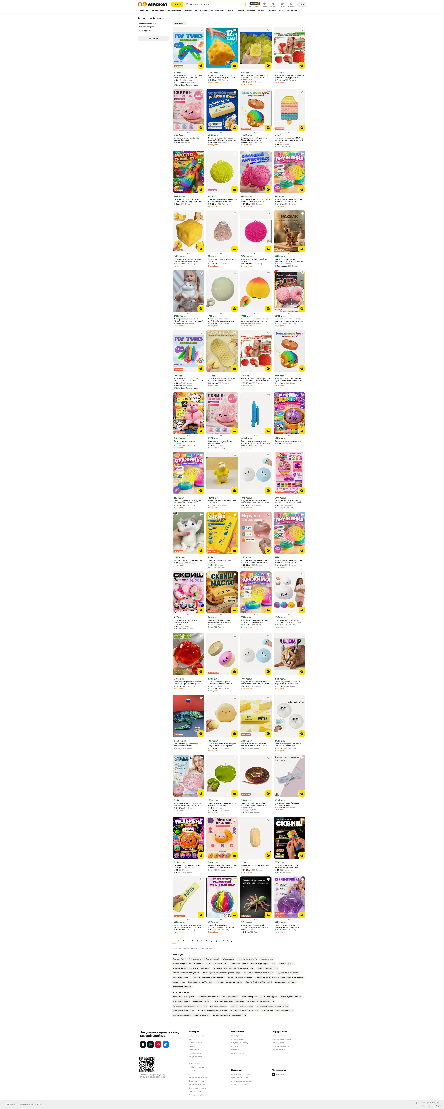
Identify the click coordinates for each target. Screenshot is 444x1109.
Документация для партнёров (242, 1081)
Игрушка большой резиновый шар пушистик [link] (254, 260)
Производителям (278, 1043)
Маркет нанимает (278, 1050)
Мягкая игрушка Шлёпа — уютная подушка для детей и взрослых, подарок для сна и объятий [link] (287, 683)
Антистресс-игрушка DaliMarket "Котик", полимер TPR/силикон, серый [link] (188, 320)
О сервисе (235, 1046)
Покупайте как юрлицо (239, 1043)
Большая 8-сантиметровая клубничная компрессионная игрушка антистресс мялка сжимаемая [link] (255, 380)
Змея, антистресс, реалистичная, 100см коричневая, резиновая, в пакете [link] (253, 805)
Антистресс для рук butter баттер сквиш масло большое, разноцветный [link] (188, 200)
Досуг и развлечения (197, 1036)
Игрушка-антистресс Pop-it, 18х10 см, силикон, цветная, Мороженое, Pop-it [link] (289, 139)
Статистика (10, 1104)
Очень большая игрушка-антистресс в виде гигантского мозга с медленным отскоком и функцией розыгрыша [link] (289, 320)
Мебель (192, 1039)
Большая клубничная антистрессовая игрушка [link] (222, 260)
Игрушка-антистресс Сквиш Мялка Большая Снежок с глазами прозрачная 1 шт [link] (288, 745)
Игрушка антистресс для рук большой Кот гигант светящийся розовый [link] (255, 200)
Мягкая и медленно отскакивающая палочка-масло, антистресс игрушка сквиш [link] (187, 926)
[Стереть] (243, 4)
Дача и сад (193, 1071)
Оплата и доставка (238, 1039)
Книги (191, 1074)
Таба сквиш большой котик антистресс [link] (188, 560)
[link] (179, 959)
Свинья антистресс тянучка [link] (184, 441)
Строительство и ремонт (198, 1088)
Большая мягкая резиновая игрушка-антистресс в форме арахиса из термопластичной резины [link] (221, 380)
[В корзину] (200, 65)
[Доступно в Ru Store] (166, 1047)
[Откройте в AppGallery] (158, 1047)
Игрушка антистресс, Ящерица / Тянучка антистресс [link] (287, 804)
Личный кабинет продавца (241, 1074)
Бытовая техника (195, 1043)
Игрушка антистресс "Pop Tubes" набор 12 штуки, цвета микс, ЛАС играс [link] (188, 380)
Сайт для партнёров (238, 1085)
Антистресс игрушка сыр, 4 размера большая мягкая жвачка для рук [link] (187, 260)
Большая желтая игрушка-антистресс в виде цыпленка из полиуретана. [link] (222, 745)
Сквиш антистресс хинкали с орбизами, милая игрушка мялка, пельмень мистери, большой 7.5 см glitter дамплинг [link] (288, 926)
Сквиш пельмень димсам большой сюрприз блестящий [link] (187, 139)
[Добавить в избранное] (201, 29)
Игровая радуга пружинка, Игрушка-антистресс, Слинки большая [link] (288, 200)
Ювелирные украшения (198, 1095)
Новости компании (279, 1036)
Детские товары (195, 1091)
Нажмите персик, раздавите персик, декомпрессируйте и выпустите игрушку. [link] (254, 320)
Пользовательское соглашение (29, 1104)
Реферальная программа (281, 1039)
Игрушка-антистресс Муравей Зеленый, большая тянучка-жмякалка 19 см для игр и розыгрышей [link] (255, 926)
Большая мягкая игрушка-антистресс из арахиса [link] (255, 866)
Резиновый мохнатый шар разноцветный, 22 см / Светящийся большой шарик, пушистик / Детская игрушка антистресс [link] (221, 926)
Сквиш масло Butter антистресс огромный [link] (219, 561)
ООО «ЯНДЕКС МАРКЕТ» (431, 1103)
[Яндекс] (438, 1106)
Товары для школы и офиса (199, 1077)
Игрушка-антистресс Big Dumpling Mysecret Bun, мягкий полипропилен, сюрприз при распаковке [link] (288, 380)
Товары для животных (197, 1084)
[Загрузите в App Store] (143, 1047)
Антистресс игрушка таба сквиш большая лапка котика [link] (186, 621)
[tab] (144, 10)
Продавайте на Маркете (240, 1078)
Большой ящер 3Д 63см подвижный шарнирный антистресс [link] (187, 745)
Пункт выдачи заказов (280, 1046)
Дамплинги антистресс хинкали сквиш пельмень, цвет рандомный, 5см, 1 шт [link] (222, 866)
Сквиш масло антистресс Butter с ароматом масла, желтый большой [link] (254, 745)
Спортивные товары (196, 1081)
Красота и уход (194, 1064)
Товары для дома (195, 1057)
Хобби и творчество (196, 1067)
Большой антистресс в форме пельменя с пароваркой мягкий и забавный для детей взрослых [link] (220, 683)
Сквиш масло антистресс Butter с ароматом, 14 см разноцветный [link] (287, 866)
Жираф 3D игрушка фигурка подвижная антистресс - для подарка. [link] (289, 260)
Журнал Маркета (237, 1053)
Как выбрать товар (238, 1036)
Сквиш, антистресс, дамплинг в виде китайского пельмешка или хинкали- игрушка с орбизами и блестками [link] (288, 502)
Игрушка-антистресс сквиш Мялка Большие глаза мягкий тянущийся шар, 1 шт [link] (255, 502)
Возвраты (235, 1050)
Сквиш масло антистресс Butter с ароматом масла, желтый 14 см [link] (220, 621)
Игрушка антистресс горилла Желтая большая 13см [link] (222, 502)
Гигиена (192, 1046)
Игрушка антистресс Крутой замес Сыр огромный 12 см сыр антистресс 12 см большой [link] (221, 77)
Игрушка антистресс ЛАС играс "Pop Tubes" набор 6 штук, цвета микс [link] (188, 77)
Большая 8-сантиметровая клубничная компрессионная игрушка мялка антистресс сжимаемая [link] (289, 77)
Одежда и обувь (195, 1053)
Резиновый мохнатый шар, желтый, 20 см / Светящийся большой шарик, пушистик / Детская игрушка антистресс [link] (222, 201)
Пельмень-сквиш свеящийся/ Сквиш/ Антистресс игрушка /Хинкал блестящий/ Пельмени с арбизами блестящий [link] (188, 867)
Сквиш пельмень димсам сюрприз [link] (288, 441)
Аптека (191, 1060)
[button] (180, 23)
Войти (301, 4)
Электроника (194, 1050)
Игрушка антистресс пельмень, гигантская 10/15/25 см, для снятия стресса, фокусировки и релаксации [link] (288, 621)
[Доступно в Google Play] (150, 1047)
